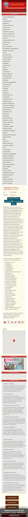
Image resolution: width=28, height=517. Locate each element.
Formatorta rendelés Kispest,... (10, 472)
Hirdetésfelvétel (12, 498)
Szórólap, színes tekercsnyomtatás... (11, 417)
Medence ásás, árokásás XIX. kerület (11, 405)
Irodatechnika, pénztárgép (8, 105)
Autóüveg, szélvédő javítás (8, 40)
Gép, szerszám (6, 86)
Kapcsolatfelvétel (17, 201)
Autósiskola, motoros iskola (9, 36)
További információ (14, 515)
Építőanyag (5, 69)
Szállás (4, 147)
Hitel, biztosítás (6, 97)
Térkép (13, 204)
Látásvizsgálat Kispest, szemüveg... (11, 482)
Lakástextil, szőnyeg (7, 128)
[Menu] (25, 9)
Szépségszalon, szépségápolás (9, 153)
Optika (4, 139)
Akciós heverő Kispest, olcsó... (10, 461)
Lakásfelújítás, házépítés (8, 126)
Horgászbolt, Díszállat (7, 99)
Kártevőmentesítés (7, 109)
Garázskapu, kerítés (7, 84)
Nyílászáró (5, 132)
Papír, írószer (6, 141)
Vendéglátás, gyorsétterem (9, 172)
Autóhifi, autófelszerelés (8, 25)
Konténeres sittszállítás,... (9, 383)
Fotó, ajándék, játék (7, 78)
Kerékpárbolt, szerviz (7, 111)
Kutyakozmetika (6, 124)
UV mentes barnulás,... (8, 394)
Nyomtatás (8, 201)
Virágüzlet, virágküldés (8, 179)
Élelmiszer (5, 67)
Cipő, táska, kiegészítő (7, 57)
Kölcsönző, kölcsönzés (7, 118)
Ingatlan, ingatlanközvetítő (8, 103)
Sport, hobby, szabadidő (8, 145)
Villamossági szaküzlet (8, 174)
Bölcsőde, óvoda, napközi (8, 50)
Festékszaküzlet (6, 71)
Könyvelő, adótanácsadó (8, 122)
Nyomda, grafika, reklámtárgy (9, 134)
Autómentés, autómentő (8, 31)
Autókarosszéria (6, 27)
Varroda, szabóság (7, 170)
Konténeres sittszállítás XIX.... (10, 427)
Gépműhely (5, 88)
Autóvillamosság (6, 42)
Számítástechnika (6, 149)
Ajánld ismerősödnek (13, 198)
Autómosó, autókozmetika (8, 33)
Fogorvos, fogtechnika (7, 73)
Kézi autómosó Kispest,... (9, 449)
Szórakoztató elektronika (8, 158)
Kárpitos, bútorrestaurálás (8, 107)
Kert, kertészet (6, 113)
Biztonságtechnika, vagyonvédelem (10, 48)
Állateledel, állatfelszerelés (9, 17)
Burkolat (5, 52)
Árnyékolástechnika (7, 21)
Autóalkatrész (6, 23)
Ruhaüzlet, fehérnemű (7, 143)
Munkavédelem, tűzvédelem (9, 130)
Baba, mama (5, 44)
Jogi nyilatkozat (12, 502)
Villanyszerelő (6, 177)
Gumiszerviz (5, 90)
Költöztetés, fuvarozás (7, 120)
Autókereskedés (6, 29)
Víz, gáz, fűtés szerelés (8, 181)
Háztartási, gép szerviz (8, 94)
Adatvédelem (12, 507)
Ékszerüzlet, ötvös (7, 65)
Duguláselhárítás (6, 61)
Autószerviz (5, 38)
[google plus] (7, 1)
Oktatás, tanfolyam (7, 137)
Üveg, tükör (5, 168)
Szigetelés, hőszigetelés (8, 156)
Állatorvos (5, 19)
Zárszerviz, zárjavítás (7, 183)
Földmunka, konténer (7, 76)
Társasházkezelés (7, 162)
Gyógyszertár (6, 92)
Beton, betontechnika (7, 46)
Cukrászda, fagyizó (7, 59)
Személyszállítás (6, 151)
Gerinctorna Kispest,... (8, 439)
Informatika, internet (7, 101)
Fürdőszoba (5, 80)
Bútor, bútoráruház (7, 54)
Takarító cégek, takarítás (8, 160)
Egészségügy (6, 63)
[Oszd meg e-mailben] (4, 322)
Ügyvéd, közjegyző (7, 166)
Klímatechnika (6, 116)
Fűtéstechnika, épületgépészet (9, 82)
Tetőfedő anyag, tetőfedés (8, 164)
